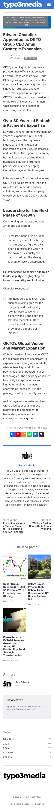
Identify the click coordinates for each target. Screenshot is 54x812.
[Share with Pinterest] (18, 434)
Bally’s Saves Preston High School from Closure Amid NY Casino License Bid (38, 591)
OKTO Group (30, 58)
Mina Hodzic (10, 739)
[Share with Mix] (23, 434)
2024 (6, 743)
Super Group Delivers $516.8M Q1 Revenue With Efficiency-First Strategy (14, 590)
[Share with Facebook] (12, 434)
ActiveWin (8, 752)
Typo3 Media (16, 56)
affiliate (7, 756)
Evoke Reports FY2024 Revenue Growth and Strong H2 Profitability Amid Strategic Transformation (14, 646)
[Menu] (47, 4)
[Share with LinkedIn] (35, 434)
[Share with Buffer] (41, 434)
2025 (6, 748)
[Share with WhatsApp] (29, 434)
